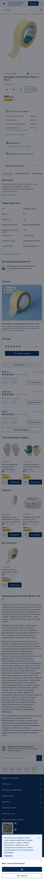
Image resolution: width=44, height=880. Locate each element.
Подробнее (9, 852)
